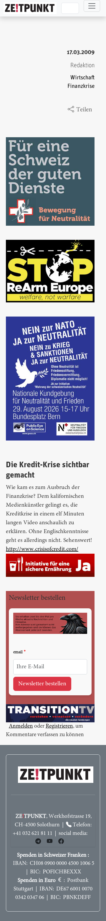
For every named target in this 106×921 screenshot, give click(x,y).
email (18, 652)
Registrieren (59, 726)
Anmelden (21, 726)
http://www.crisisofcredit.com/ (42, 549)
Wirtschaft (82, 78)
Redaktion (82, 65)
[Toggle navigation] (92, 6)
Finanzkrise (81, 86)
